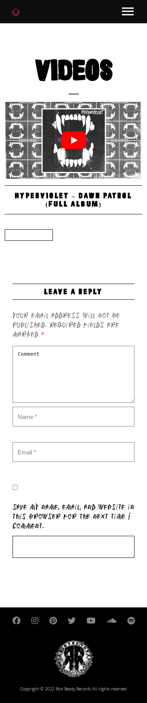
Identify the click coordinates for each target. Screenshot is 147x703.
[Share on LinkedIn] (41, 249)
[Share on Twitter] (27, 249)
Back (29, 235)
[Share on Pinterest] (56, 249)
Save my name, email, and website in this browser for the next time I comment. (73, 517)
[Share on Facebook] (12, 249)
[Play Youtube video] (73, 140)
